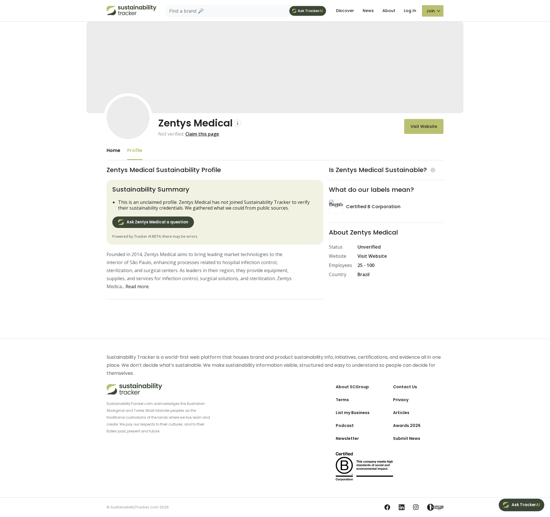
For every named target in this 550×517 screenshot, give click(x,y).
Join (430, 11)
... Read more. (136, 286)
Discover (345, 10)
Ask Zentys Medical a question (157, 222)
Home (113, 150)
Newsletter (347, 438)
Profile (134, 150)
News (368, 10)
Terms (342, 400)
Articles (401, 412)
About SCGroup (352, 387)
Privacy (400, 400)
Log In (410, 10)
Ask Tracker (310, 10)
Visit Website (423, 126)
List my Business (353, 412)
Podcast (345, 425)
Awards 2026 (407, 425)
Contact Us (405, 387)
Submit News (406, 438)
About (388, 10)
